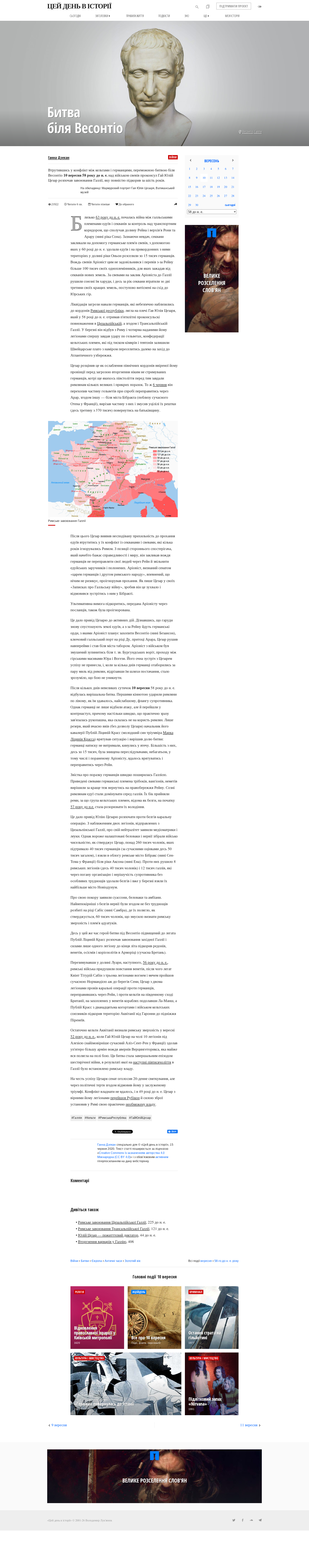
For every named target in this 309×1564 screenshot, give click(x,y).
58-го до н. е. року (226, 1260)
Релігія (79, 1292)
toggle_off (260, 6)
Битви (85, 1260)
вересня (206, 1260)
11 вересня (249, 1424)
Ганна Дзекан (58, 157)
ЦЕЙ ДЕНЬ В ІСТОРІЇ (79, 6)
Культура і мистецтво (89, 1358)
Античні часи (113, 1260)
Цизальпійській (109, 323)
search (197, 7)
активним (161, 1157)
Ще (207, 16)
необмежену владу (140, 1104)
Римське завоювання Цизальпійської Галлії (112, 1222)
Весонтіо (247, 131)
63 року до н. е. (108, 217)
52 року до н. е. (82, 1036)
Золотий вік (132, 1260)
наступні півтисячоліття (152, 1062)
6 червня (160, 384)
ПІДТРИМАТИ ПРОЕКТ (233, 6)
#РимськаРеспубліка (112, 1117)
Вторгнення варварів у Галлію (102, 1241)
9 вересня (59, 1424)
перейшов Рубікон (125, 1097)
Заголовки (103, 16)
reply (175, 204)
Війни (173, 157)
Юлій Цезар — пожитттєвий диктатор (108, 1235)
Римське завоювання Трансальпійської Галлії (113, 1228)
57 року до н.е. (82, 806)
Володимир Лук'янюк (98, 1520)
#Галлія (77, 1117)
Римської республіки (107, 310)
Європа (97, 1260)
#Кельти (90, 1117)
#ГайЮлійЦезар (140, 1117)
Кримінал (196, 1292)
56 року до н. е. (155, 962)
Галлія (258, 131)
